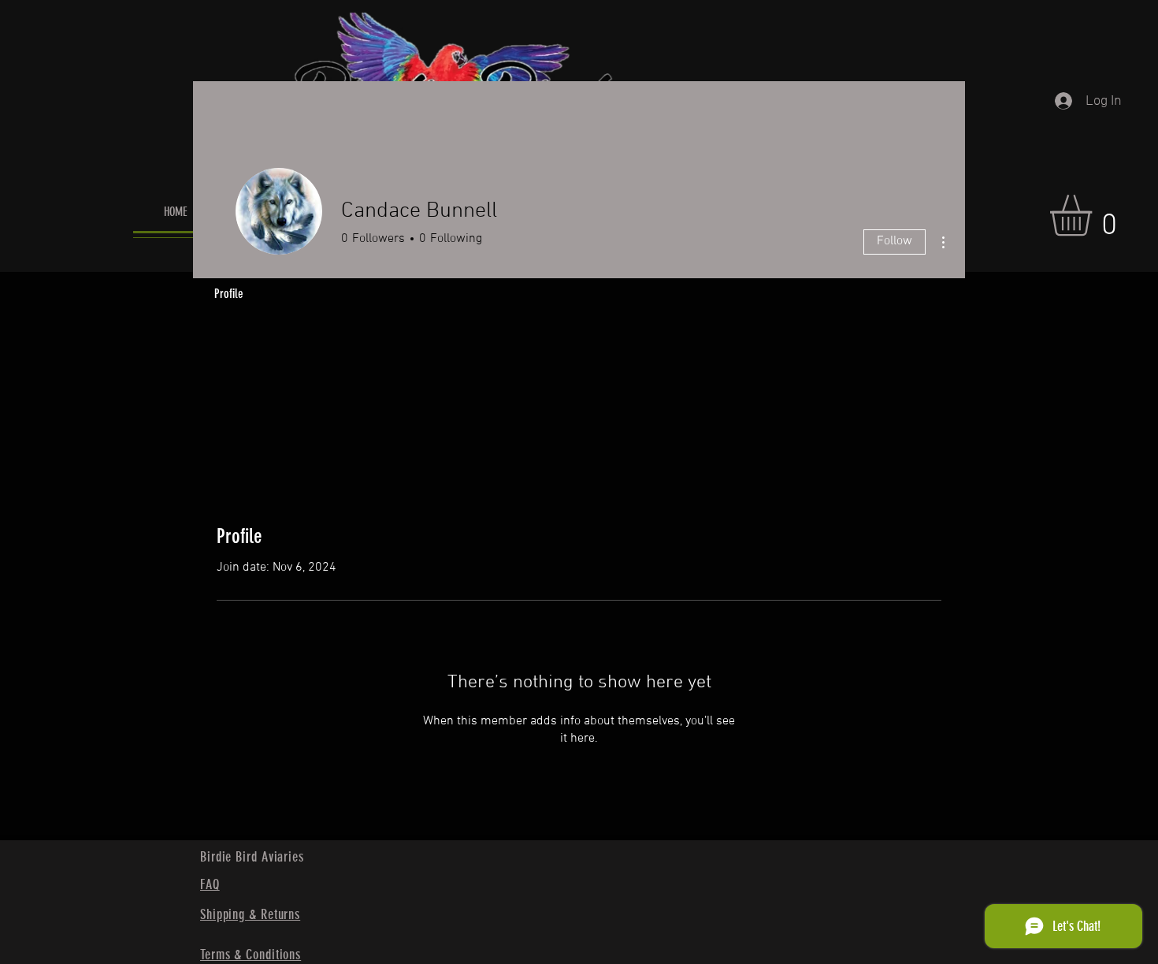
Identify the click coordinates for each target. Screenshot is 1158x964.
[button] (1095, 215)
